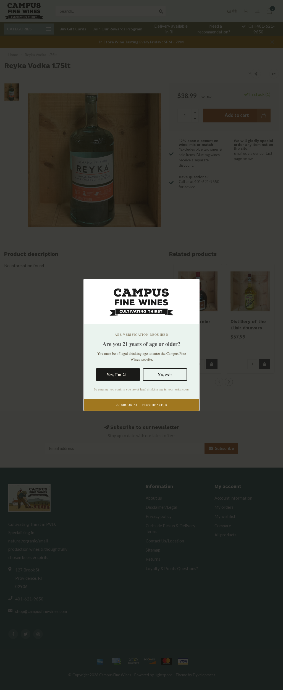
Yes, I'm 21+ (118, 374)
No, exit (165, 374)
